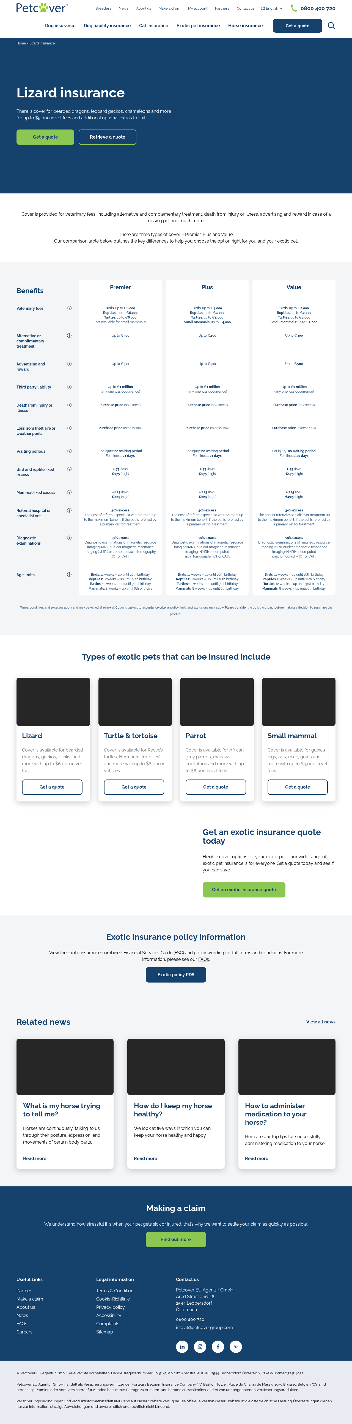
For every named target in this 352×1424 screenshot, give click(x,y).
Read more (34, 1158)
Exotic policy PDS (176, 974)
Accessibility (108, 1315)
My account (197, 8)
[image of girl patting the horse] (65, 1067)
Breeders (103, 8)
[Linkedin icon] (182, 1347)
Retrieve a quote (107, 137)
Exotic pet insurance (198, 25)
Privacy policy (110, 1307)
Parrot (196, 735)
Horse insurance (245, 25)
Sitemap (104, 1332)
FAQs (203, 959)
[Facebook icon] (218, 1347)
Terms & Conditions (116, 1290)
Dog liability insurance (107, 25)
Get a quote (297, 25)
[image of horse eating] (175, 1067)
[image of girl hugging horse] (287, 1067)
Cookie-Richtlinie (113, 1299)
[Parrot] (217, 702)
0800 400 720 (318, 8)
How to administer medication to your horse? (275, 1114)
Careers (24, 1332)
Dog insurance (60, 25)
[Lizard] (53, 702)
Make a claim (169, 8)
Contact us (245, 8)
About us (143, 8)
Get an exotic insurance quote (244, 889)
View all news (321, 1022)
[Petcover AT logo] (42, 7)
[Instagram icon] (200, 1347)
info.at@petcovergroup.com (204, 1327)
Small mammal (292, 735)
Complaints (107, 1323)
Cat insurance (153, 25)
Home (21, 43)
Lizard (32, 735)
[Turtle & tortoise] (135, 702)
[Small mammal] (299, 702)
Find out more (176, 1239)
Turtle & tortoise (131, 735)
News (123, 8)
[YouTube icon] (236, 1347)
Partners (222, 8)
